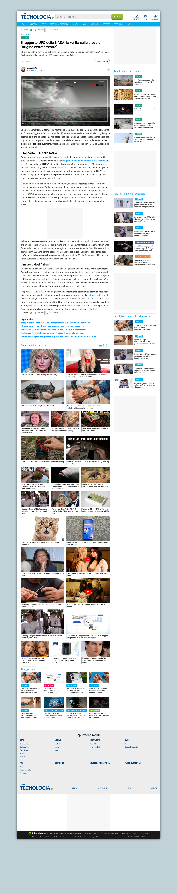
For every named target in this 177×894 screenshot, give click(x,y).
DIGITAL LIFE (49, 685)
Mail (145, 19)
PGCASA (85, 833)
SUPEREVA (144, 833)
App (56, 750)
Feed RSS (75, 788)
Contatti (153, 788)
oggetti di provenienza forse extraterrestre (84, 160)
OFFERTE (106, 24)
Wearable (93, 744)
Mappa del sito (103, 788)
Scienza (22, 753)
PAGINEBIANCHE (94, 833)
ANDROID (33, 24)
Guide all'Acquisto (131, 747)
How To (127, 744)
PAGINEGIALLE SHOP (74, 833)
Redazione (59, 763)
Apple (57, 747)
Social (22, 767)
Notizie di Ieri (24, 747)
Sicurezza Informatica (100, 763)
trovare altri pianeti (99, 295)
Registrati (137, 19)
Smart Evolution (96, 747)
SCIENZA (28, 34)
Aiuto (80, 837)
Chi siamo (35, 837)
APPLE (43, 24)
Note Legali (43, 837)
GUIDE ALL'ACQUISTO (91, 24)
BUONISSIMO (136, 833)
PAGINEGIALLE (61, 833)
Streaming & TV (25, 770)
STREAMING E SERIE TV (59, 24)
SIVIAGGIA (118, 833)
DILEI (112, 833)
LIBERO (46, 833)
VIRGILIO (52, 833)
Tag (129, 788)
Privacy (50, 837)
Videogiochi (24, 773)
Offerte (22, 756)
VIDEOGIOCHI (94, 710)
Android (58, 744)
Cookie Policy (58, 837)
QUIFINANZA (126, 833)
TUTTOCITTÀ (105, 833)
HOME (22, 34)
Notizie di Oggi (25, 744)
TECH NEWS (94, 685)
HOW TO (75, 24)
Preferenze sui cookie (70, 837)
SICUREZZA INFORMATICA (144, 242)
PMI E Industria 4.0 (133, 763)
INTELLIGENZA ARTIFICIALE (54, 710)
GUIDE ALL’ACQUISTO (143, 257)
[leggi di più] (108, 69)
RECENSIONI (119, 24)
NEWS (23, 24)
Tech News (24, 750)
